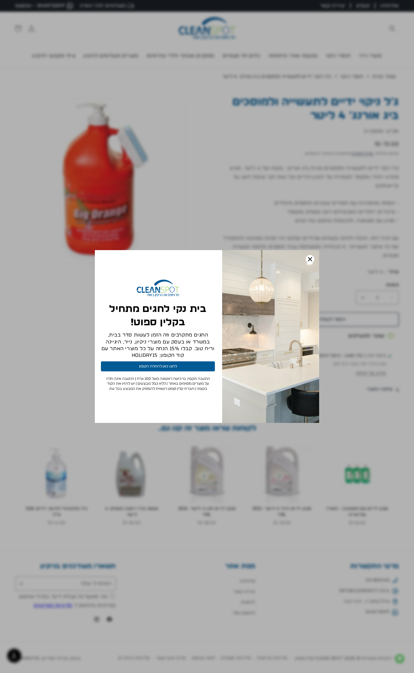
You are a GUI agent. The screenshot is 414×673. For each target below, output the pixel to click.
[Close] (310, 259)
